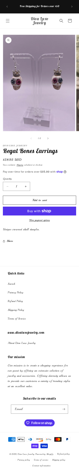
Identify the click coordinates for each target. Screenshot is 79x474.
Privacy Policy (15, 292)
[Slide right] (48, 138)
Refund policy (63, 454)
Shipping (19, 165)
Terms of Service (17, 318)
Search (11, 283)
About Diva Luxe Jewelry (22, 343)
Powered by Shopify (44, 454)
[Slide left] (31, 138)
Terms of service (41, 460)
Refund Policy (15, 301)
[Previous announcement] (7, 6)
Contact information (41, 465)
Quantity (7, 178)
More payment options (39, 220)
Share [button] (10, 241)
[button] (7, 21)
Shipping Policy (16, 310)
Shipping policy (58, 460)
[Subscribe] (63, 409)
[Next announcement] (72, 6)
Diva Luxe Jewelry (26, 454)
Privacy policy (23, 460)
